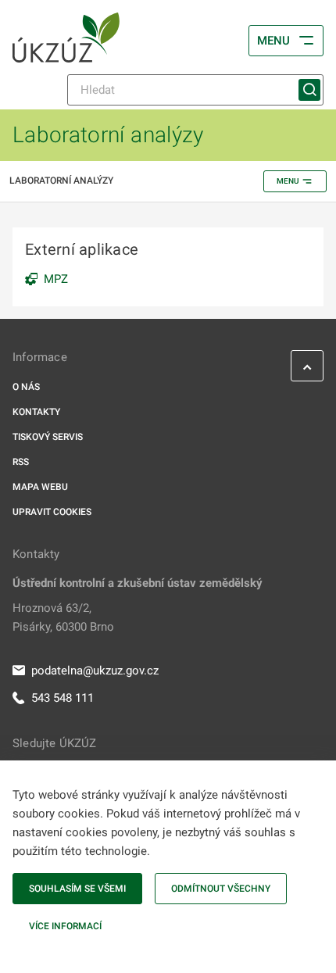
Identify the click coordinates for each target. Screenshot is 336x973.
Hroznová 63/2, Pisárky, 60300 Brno (63, 617)
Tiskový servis (48, 436)
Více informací (65, 926)
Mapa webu (40, 486)
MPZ (56, 279)
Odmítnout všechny (220, 888)
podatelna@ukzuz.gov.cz (95, 671)
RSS (21, 461)
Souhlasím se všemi (77, 888)
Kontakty (36, 411)
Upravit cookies (52, 511)
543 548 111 (62, 698)
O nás (26, 386)
